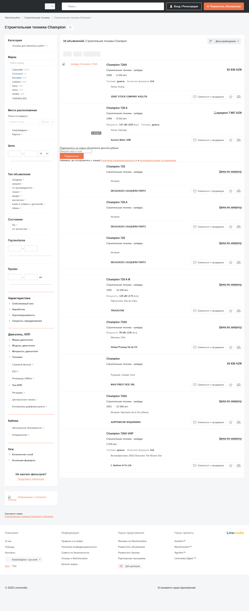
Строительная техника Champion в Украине (29, 516)
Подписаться (72, 156)
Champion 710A (116, 322)
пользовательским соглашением (158, 160)
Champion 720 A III (118, 279)
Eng (7, 566)
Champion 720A (116, 396)
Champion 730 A (117, 107)
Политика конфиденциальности (79, 546)
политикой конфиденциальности (119, 160)
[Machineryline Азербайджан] (23, 6)
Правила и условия (72, 541)
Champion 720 (115, 166)
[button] (230, 96)
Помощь (9, 546)
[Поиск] (65, 6)
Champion (113, 358)
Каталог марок (69, 564)
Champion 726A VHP (119, 433)
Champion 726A (116, 64)
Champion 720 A (117, 202)
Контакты (10, 552)
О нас (8, 541)
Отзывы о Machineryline (74, 558)
